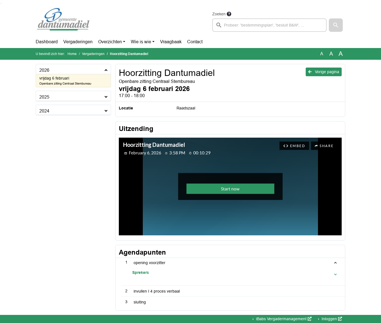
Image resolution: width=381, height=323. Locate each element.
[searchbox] (269, 25)
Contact (194, 41)
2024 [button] (44, 111)
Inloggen (329, 319)
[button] (336, 25)
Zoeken (219, 14)
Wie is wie (141, 41)
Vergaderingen (78, 41)
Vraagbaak (171, 41)
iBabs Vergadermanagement (281, 319)
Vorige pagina (326, 72)
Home (72, 54)
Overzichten (110, 41)
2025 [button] (44, 97)
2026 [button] (44, 70)
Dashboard (47, 41)
